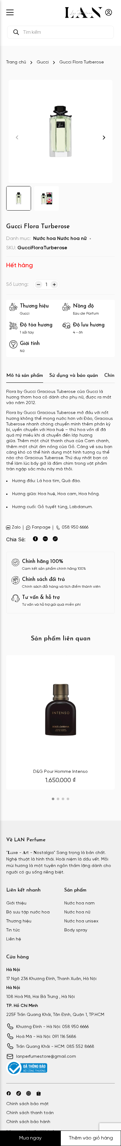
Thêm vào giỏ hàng (91, 1138)
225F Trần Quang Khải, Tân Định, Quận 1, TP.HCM (55, 1015)
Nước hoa (44, 238)
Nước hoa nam (79, 903)
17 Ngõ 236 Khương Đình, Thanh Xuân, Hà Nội (51, 979)
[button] (104, 137)
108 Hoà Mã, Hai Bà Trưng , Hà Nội (40, 997)
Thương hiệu (18, 921)
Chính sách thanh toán (30, 1113)
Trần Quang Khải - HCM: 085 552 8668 (55, 1046)
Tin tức (13, 930)
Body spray (75, 930)
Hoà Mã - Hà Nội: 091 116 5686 (46, 1037)
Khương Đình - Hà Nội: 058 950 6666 (52, 1027)
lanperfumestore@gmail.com (46, 1056)
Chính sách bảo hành (28, 1122)
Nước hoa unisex (81, 921)
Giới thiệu (16, 903)
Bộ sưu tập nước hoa (28, 912)
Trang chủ (16, 62)
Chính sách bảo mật (27, 1104)
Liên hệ (13, 939)
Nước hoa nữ (72, 238)
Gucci (43, 62)
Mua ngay (30, 1138)
